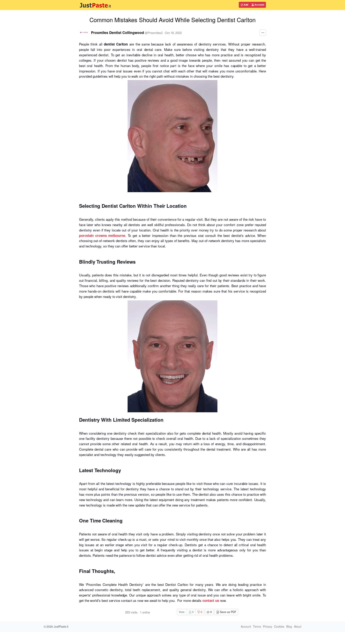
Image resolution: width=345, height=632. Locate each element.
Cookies (279, 626)
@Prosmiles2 (154, 33)
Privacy (267, 626)
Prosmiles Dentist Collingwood (117, 32)
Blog (289, 626)
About (297, 626)
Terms (257, 626)
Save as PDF (227, 612)
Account (259, 4)
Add (245, 4)
